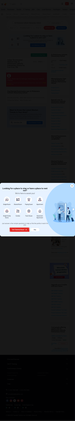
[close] (72, 185)
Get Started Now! (18, 230)
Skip (35, 229)
